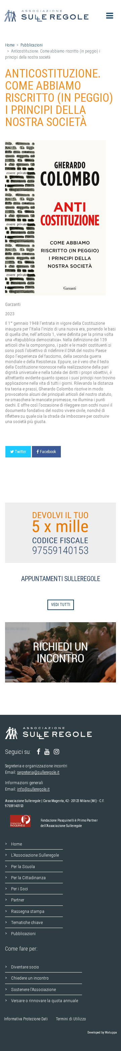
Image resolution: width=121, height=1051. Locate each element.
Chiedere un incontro (30, 978)
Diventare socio (25, 966)
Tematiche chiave (27, 922)
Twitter (20, 451)
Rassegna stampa (27, 911)
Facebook (48, 451)
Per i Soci (19, 888)
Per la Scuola (23, 866)
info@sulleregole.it (33, 789)
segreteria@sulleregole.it (38, 772)
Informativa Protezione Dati (26, 1019)
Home (9, 45)
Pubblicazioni (32, 45)
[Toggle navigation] (110, 15)
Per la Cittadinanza (28, 877)
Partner (17, 899)
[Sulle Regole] (48, 15)
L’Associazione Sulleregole (35, 855)
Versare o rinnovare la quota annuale (44, 1000)
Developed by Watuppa (102, 1032)
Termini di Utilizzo (71, 1019)
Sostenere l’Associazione (33, 989)
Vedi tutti (60, 604)
